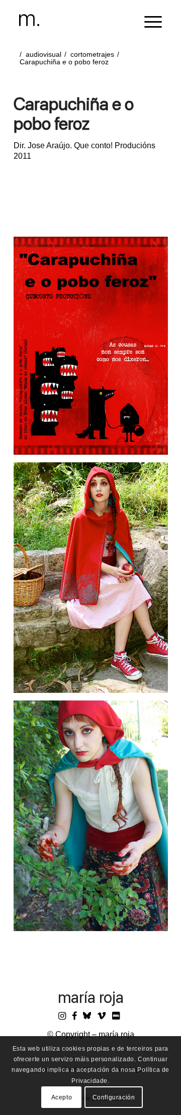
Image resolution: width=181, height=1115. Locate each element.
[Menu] (148, 20)
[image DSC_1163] (94, 581)
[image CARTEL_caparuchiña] (94, 349)
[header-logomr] (76, 20)
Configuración (114, 1097)
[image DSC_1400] (94, 819)
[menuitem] (148, 20)
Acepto (61, 1097)
